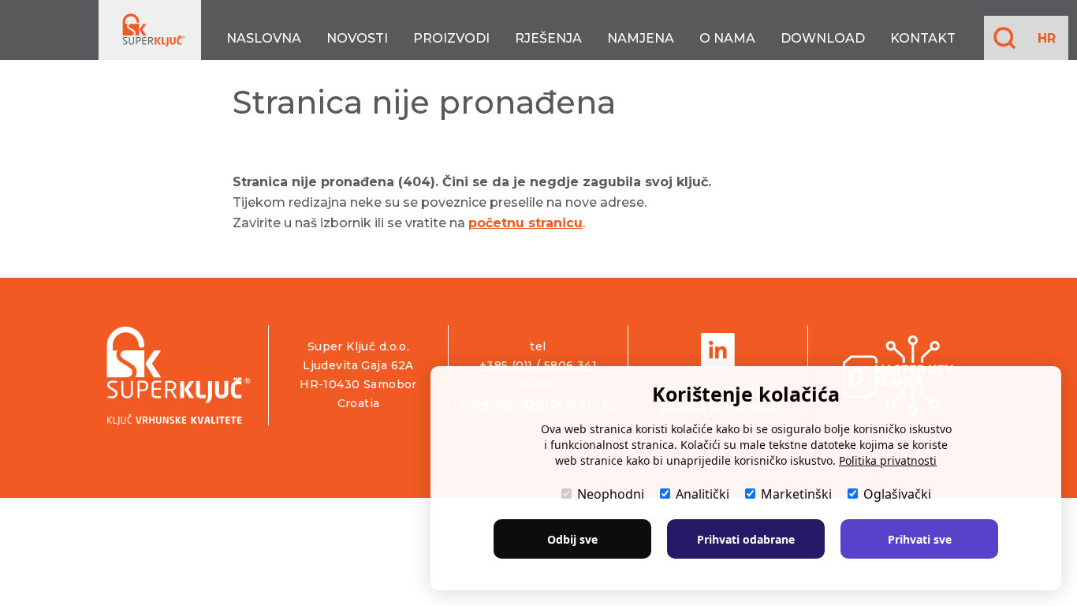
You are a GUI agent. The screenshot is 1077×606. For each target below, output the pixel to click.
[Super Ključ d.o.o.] (179, 375)
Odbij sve (572, 539)
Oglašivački (897, 494)
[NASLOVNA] (150, 30)
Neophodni (610, 494)
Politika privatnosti (888, 460)
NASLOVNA (263, 38)
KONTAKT (923, 38)
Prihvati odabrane (746, 539)
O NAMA (727, 38)
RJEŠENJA (548, 38)
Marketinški (796, 494)
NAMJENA (640, 38)
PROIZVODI (451, 38)
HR (1047, 38)
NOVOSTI (357, 38)
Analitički (702, 494)
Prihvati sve (920, 539)
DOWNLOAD (823, 38)
